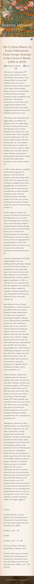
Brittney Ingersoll (17, 25)
